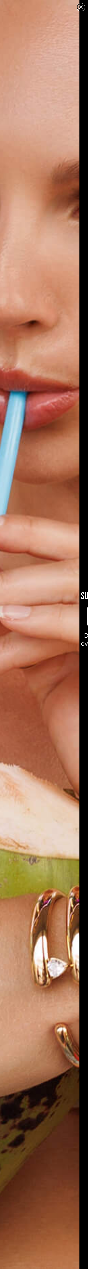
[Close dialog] (81, 7)
